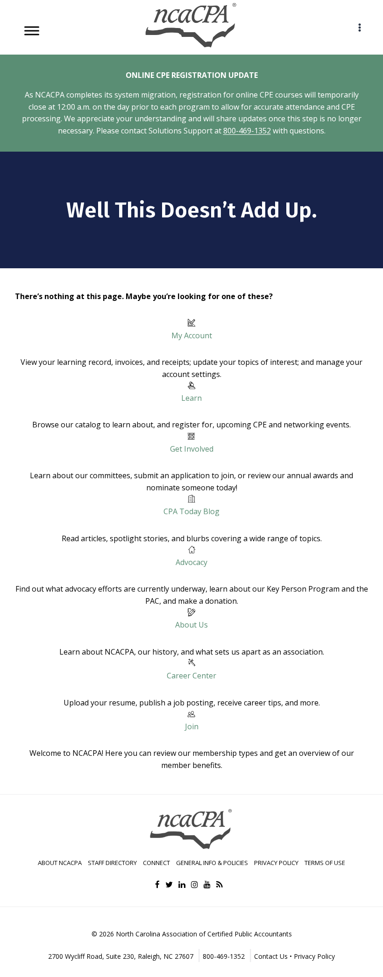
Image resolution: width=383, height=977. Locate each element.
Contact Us (271, 956)
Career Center (191, 675)
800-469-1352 (247, 131)
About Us (191, 625)
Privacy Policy (276, 862)
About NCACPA (60, 862)
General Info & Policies (212, 862)
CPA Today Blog (191, 511)
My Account (191, 335)
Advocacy (191, 562)
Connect (156, 862)
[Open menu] (359, 27)
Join (192, 726)
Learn (191, 398)
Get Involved (191, 449)
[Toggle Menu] (31, 30)
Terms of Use (325, 862)
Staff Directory (112, 862)
